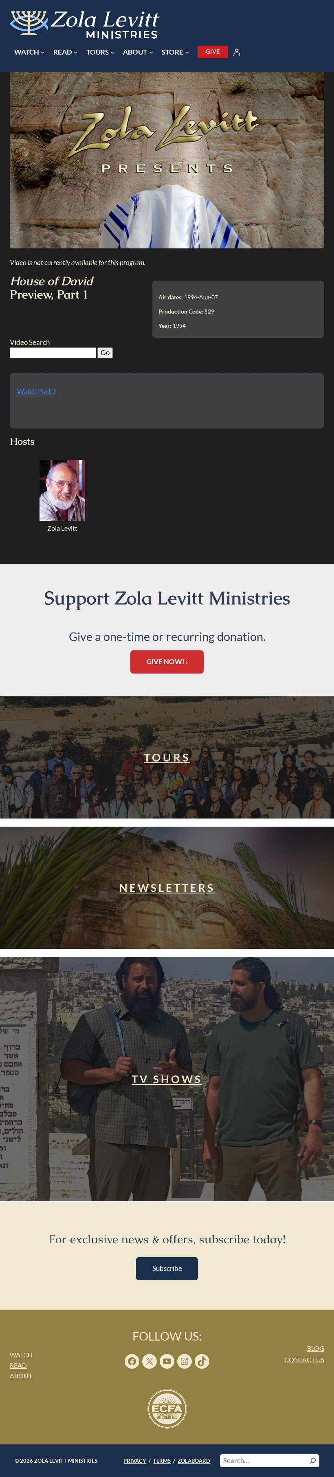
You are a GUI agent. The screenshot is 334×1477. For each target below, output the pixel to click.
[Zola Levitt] (62, 518)
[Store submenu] (187, 52)
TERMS (162, 1460)
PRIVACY (134, 1460)
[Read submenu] (76, 52)
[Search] (313, 1461)
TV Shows (167, 1079)
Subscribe (167, 1268)
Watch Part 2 (36, 391)
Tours (167, 757)
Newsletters (167, 887)
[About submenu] (151, 52)
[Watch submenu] (43, 52)
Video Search (30, 342)
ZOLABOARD (194, 1460)
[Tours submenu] (112, 52)
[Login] (237, 52)
